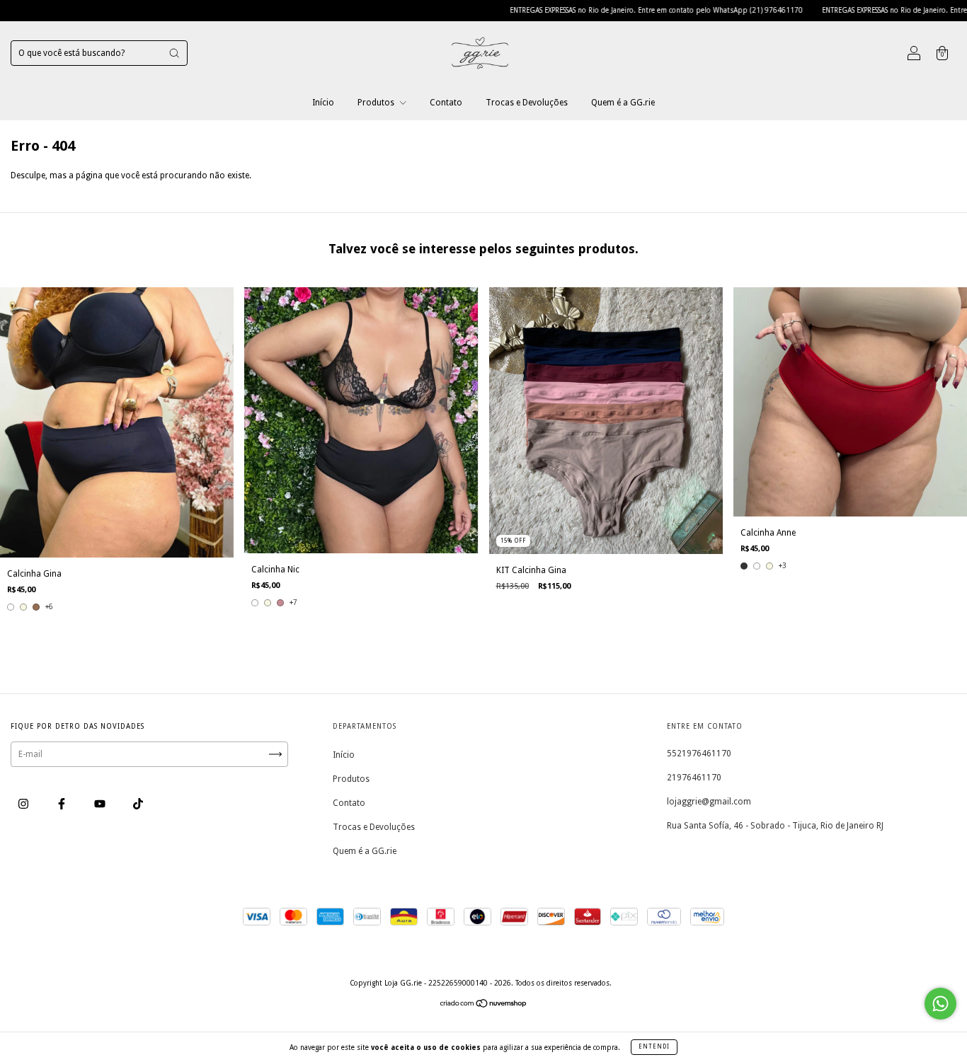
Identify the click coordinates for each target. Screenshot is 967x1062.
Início (323, 103)
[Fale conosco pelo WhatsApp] (940, 1004)
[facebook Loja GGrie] (62, 804)
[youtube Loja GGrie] (101, 804)
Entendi (654, 1047)
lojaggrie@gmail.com (709, 802)
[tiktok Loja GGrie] (138, 804)
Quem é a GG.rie (623, 103)
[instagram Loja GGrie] (24, 804)
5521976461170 (699, 753)
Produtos (376, 103)
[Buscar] (174, 53)
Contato (446, 103)
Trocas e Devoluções (527, 103)
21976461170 (694, 778)
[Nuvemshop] (484, 1005)
